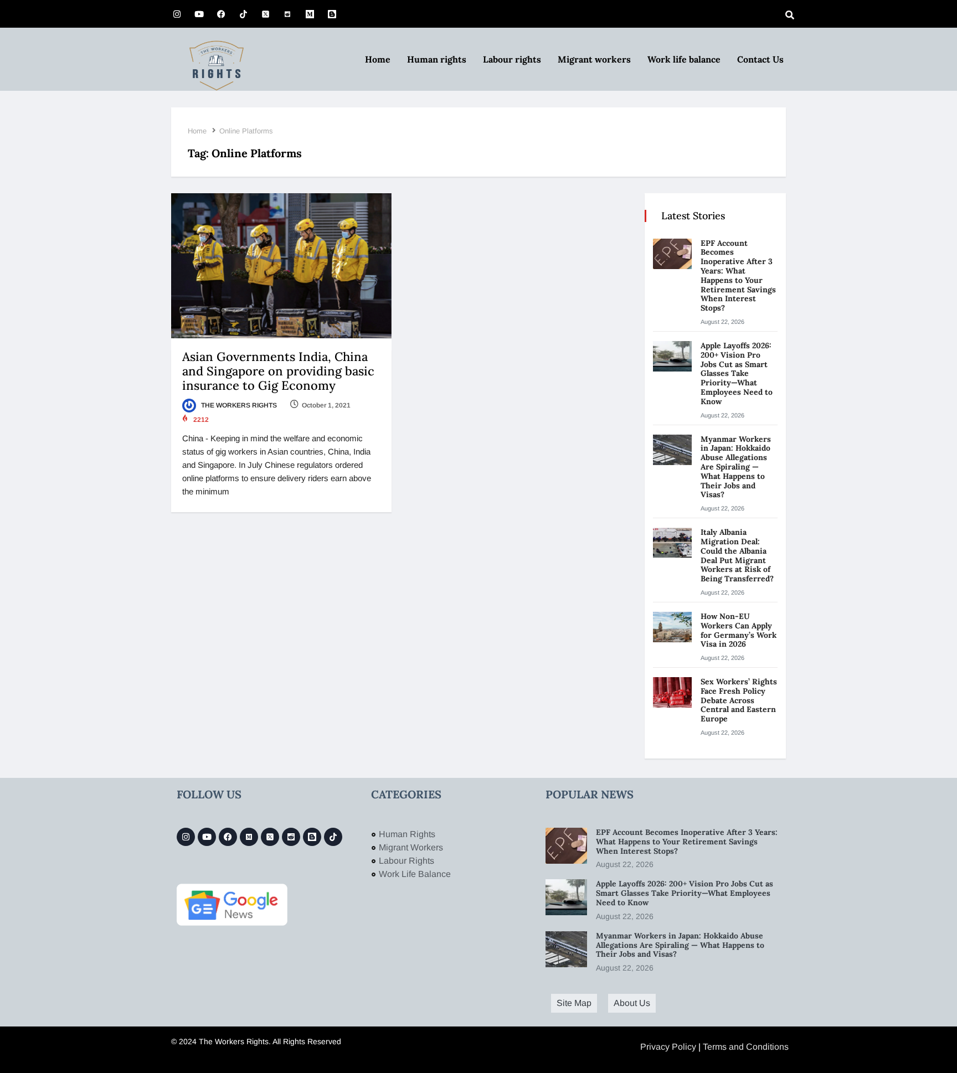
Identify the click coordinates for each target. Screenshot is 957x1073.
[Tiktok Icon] (243, 14)
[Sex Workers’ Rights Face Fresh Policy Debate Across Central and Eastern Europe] (672, 692)
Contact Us (760, 59)
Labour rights (512, 59)
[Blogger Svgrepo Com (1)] (331, 14)
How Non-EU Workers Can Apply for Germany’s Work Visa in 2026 (738, 630)
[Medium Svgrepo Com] (309, 14)
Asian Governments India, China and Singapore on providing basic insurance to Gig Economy (278, 371)
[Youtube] (199, 14)
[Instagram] (176, 14)
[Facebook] (221, 14)
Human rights (436, 59)
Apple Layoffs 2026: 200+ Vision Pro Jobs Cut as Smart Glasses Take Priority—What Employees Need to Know (737, 373)
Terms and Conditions (746, 1046)
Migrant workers (594, 59)
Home (377, 59)
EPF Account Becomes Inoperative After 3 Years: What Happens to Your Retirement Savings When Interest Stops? (738, 275)
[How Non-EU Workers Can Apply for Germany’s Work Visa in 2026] (672, 627)
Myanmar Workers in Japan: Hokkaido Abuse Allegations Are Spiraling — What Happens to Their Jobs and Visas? (736, 467)
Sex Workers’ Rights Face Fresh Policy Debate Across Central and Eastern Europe (739, 700)
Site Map (574, 1003)
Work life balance (684, 59)
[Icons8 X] (265, 14)
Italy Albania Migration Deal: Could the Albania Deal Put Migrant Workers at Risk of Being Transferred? (738, 555)
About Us (632, 1003)
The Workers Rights (238, 405)
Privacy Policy (668, 1046)
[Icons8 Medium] (249, 837)
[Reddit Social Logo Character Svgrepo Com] (287, 14)
